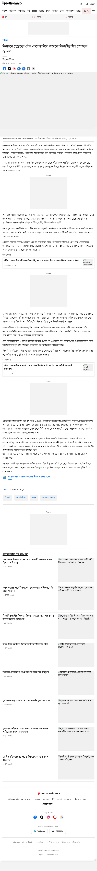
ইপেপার (78, 799)
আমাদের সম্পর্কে (18, 842)
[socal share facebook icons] (5, 70)
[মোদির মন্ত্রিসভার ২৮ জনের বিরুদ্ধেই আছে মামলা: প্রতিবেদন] (76, 767)
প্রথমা (85, 799)
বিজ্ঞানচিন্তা (37, 799)
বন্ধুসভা (59, 799)
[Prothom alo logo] (48, 794)
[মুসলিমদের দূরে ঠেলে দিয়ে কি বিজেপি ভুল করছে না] (76, 711)
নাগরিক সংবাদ (13, 799)
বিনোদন (55, 11)
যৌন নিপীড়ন (21, 497)
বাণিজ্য (34, 11)
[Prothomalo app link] (39, 831)
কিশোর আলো (26, 799)
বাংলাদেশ (12, 11)
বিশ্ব (28, 11)
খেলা (48, 11)
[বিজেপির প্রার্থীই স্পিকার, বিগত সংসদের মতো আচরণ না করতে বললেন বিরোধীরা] (76, 626)
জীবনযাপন (70, 11)
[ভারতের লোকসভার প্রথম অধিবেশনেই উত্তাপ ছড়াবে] (76, 683)
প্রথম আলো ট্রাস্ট (49, 799)
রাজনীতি (21, 11)
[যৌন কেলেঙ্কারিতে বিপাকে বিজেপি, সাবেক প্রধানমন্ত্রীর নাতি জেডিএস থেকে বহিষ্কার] (88, 262)
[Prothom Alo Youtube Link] (56, 817)
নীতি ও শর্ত (53, 842)
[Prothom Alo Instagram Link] (49, 817)
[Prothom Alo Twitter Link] (43, 817)
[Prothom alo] (12, 4)
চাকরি (62, 11)
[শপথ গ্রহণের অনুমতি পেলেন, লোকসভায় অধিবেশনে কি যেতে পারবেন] (76, 598)
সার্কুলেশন (41, 842)
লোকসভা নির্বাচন (48, 497)
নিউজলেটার (76, 842)
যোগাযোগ (64, 842)
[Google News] (61, 817)
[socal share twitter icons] (9, 70)
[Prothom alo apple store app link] (57, 831)
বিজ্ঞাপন (31, 842)
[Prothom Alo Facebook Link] (36, 817)
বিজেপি (7, 497)
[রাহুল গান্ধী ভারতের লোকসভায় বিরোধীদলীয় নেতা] (76, 655)
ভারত (5, 40)
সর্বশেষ (4, 11)
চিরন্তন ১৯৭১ (68, 799)
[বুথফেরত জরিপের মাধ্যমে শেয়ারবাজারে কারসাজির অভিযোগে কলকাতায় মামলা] (76, 739)
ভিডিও (79, 11)
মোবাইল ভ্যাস (47, 804)
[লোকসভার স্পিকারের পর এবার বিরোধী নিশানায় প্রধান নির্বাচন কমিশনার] (76, 570)
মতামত (41, 11)
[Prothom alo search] (81, 4)
